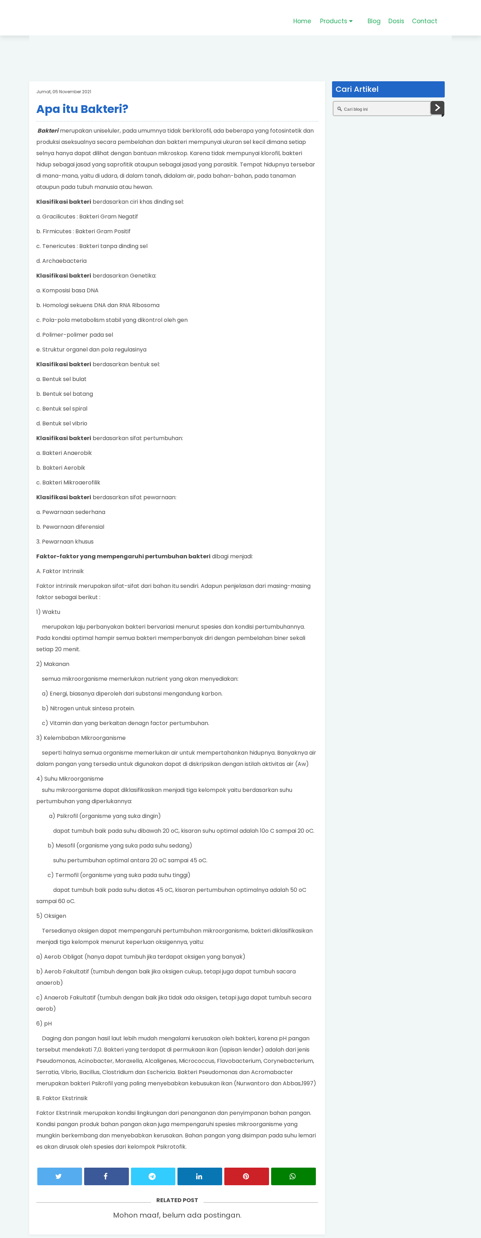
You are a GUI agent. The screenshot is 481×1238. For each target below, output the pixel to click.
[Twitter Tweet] (59, 1176)
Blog (374, 21)
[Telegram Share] (153, 1176)
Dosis (396, 21)
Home (302, 21)
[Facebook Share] (106, 1176)
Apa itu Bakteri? (82, 109)
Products (334, 21)
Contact (424, 21)
